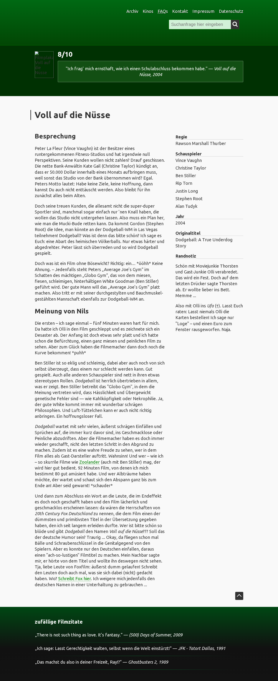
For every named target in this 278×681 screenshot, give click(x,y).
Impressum (203, 11)
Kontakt (180, 11)
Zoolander (89, 462)
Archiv (132, 11)
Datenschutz (231, 11)
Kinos (148, 11)
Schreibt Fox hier (74, 578)
